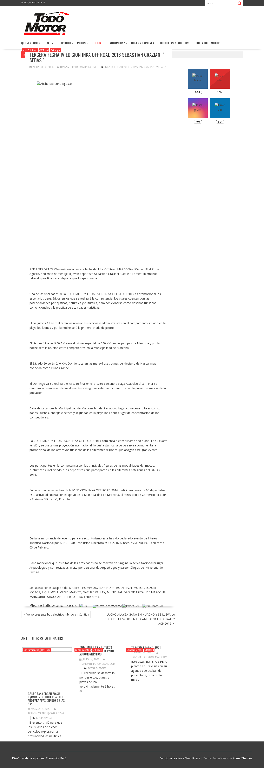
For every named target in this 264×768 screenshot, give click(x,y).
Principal (55, 50)
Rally (49, 43)
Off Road (97, 43)
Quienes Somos (30, 43)
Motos (81, 43)
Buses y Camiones (142, 43)
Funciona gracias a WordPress (180, 758)
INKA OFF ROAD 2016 (117, 67)
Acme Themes (242, 758)
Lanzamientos (31, 649)
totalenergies (97, 668)
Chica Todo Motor (207, 43)
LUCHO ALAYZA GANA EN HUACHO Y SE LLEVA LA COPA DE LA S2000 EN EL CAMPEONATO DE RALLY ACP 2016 (140, 618)
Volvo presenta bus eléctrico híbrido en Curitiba (57, 614)
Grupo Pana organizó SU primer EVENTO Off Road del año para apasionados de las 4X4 (46, 698)
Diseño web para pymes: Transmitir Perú (39, 758)
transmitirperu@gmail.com (78, 67)
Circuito (65, 43)
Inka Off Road (29, 50)
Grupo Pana (44, 718)
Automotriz (117, 43)
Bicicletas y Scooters (174, 43)
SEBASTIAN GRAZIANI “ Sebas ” (148, 67)
